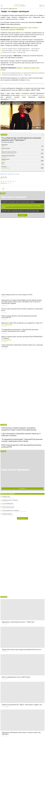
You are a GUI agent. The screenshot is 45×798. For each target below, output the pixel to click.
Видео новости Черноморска (13, 197)
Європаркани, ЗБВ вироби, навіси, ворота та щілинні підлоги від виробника (21, 733)
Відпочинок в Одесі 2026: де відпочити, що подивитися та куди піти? (22, 323)
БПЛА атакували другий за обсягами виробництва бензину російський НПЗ (19, 316)
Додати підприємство (22, 518)
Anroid (13, 99)
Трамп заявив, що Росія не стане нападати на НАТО (16, 294)
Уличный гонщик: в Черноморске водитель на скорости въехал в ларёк (20, 211)
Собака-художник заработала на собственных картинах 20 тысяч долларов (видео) (21, 206)
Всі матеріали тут (22, 215)
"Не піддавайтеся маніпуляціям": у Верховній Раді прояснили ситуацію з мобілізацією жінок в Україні (19, 330)
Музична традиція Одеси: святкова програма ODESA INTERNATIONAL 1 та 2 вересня (22, 337)
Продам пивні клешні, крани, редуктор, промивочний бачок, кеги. (21, 649)
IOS (9, 99)
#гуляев (17, 174)
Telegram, (23, 95)
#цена (6, 174)
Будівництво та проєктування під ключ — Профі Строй (18, 622)
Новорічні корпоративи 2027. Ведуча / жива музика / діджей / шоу (22, 704)
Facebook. (41, 95)
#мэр (14, 174)
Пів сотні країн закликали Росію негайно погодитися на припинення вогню (22, 309)
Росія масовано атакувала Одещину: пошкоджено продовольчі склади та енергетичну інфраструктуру (18, 429)
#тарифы (2, 174)
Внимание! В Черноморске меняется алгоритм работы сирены (18, 202)
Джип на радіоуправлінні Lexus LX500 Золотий (16, 677)
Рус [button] (41, 5)
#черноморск (10, 174)
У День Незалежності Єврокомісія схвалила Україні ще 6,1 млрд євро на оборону (22, 345)
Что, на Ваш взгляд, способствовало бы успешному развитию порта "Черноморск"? (21, 139)
